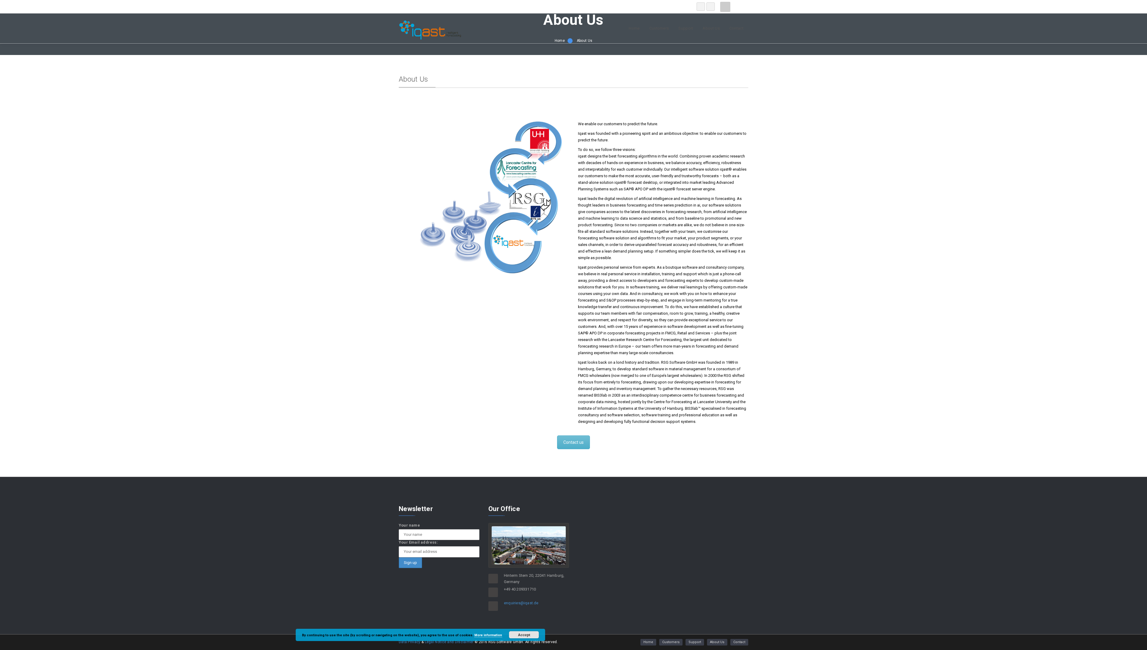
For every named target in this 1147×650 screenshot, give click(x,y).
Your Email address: (418, 542)
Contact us (573, 442)
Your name (409, 525)
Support (685, 28)
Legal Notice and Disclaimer (449, 642)
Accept (524, 634)
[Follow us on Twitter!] (710, 6)
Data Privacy (410, 642)
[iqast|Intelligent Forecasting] (430, 38)
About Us (711, 28)
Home (634, 28)
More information (488, 635)
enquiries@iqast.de (521, 603)
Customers (659, 28)
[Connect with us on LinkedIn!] (701, 6)
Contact (736, 28)
